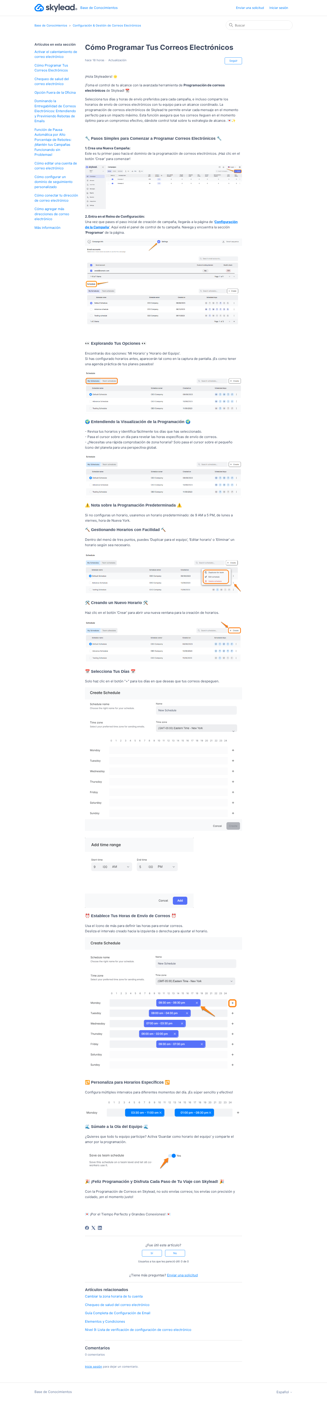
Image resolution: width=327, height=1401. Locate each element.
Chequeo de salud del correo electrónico (51, 81)
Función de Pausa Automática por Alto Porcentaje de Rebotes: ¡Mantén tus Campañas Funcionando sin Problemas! (52, 142)
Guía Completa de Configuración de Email (117, 1313)
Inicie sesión (93, 1366)
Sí (152, 1253)
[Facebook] (87, 1228)
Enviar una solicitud (250, 8)
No (175, 1253)
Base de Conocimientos (50, 25)
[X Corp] (93, 1228)
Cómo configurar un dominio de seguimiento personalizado (53, 182)
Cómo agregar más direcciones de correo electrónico (51, 214)
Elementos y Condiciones (105, 1321)
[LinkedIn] (100, 1228)
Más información (47, 227)
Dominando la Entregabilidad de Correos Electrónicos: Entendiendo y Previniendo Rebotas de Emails (55, 111)
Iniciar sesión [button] (278, 8)
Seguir (233, 60)
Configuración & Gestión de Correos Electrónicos (107, 25)
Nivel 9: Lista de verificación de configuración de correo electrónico (138, 1330)
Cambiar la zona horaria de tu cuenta (114, 1296)
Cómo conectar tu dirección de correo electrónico (56, 198)
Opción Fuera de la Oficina (55, 92)
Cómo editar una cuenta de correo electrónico (55, 165)
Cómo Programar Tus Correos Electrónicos (51, 68)
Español (283, 1392)
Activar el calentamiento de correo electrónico (55, 54)
